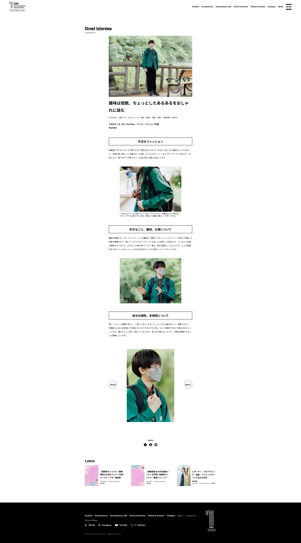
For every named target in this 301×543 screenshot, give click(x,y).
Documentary (207, 6)
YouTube (113, 127)
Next (187, 384)
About (280, 6)
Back (113, 384)
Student (195, 6)
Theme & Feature (257, 6)
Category (271, 6)
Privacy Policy (91, 520)
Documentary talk (223, 6)
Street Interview (241, 6)
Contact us (191, 515)
